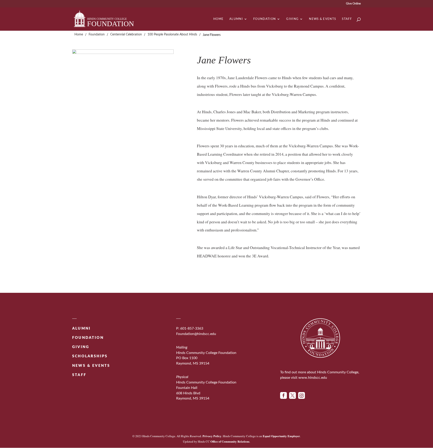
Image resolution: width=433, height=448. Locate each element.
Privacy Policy (212, 436)
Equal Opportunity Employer (281, 436)
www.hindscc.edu (312, 377)
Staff (347, 19)
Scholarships (90, 356)
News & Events (322, 19)
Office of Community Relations (229, 441)
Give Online (353, 3)
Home (218, 19)
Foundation (264, 19)
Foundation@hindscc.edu (196, 334)
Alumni (236, 19)
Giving (292, 19)
